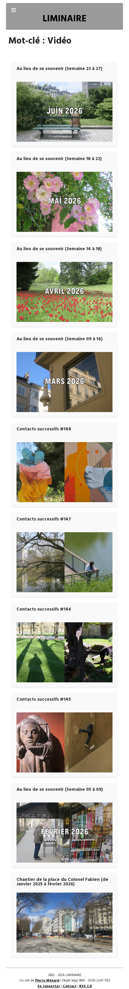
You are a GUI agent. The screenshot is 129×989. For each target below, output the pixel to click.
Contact (69, 986)
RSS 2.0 (85, 986)
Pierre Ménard (47, 980)
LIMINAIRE (64, 19)
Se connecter (49, 986)
